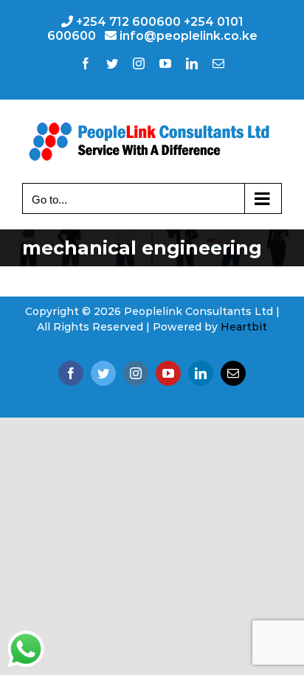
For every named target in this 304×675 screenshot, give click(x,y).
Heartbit (244, 326)
